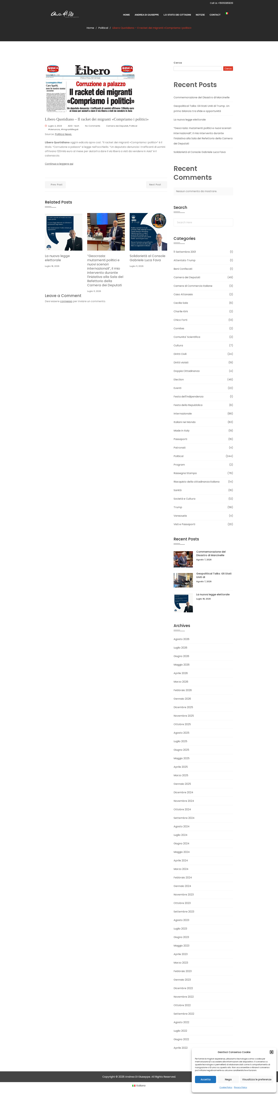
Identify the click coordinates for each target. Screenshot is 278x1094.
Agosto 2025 (181, 733)
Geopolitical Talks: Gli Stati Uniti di (214, 575)
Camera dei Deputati (117, 125)
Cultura (178, 345)
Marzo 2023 (181, 963)
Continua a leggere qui (59, 164)
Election (179, 379)
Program (179, 465)
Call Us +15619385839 (221, 3)
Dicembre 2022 (183, 988)
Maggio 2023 (181, 945)
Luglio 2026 (180, 647)
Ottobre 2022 (182, 1005)
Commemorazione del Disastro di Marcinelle (202, 97)
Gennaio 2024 (182, 886)
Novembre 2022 (184, 997)
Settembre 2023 (184, 911)
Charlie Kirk (181, 311)
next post (155, 184)
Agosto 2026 (181, 639)
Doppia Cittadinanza (186, 371)
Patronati (179, 447)
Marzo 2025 (181, 775)
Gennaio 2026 (182, 699)
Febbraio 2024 (183, 877)
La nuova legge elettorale (57, 258)
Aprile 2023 (181, 954)
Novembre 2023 (184, 894)
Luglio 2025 (180, 741)
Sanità (177, 490)
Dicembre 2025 (183, 707)
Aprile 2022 (181, 1048)
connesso (66, 301)
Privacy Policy (240, 1087)
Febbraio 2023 (183, 971)
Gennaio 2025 (182, 784)
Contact (215, 14)
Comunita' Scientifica (187, 337)
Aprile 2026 (181, 673)
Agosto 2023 (181, 920)
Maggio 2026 (182, 665)
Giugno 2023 (181, 937)
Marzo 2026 (181, 682)
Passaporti (180, 439)
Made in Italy (182, 430)
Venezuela (180, 516)
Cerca (178, 63)
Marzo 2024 (181, 869)
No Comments (92, 125)
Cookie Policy (225, 1087)
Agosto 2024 (182, 826)
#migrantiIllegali (69, 129)
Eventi (177, 388)
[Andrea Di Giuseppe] (63, 15)
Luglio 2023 (180, 928)
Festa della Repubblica (188, 405)
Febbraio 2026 (183, 690)
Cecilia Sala (181, 303)
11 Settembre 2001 (185, 252)
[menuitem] (229, 13)
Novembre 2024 (184, 801)
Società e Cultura (184, 499)
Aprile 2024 (181, 860)
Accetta (206, 1079)
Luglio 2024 (180, 835)
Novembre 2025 (184, 716)
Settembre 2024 (184, 818)
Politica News (63, 134)
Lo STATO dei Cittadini (177, 14)
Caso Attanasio (183, 294)
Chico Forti (180, 320)
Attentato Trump (184, 260)
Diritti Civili (180, 354)
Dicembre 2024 (183, 792)
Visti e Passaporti (184, 524)
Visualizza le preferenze (256, 1079)
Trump (178, 507)
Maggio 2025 (182, 758)
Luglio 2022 (180, 1031)
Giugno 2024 (181, 843)
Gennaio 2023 (182, 980)
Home (126, 14)
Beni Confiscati (183, 269)
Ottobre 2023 (182, 903)
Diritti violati (181, 362)
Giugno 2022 (181, 1039)
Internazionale (183, 413)
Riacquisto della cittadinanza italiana (196, 482)
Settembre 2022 (184, 1014)
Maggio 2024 (182, 852)
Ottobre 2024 (182, 809)
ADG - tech (73, 125)
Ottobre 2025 (182, 724)
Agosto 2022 (181, 1022)
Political (103, 28)
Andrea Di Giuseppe (147, 14)
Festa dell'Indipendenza (188, 396)
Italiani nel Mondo (185, 422)
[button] (271, 1052)
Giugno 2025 (181, 750)
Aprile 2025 (181, 767)
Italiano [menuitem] (141, 1085)
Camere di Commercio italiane (193, 286)
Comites (179, 328)
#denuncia (54, 129)
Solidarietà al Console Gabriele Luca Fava (147, 258)
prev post (57, 184)
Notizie (200, 14)
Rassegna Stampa (185, 473)
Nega (228, 1079)
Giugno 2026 (181, 656)
